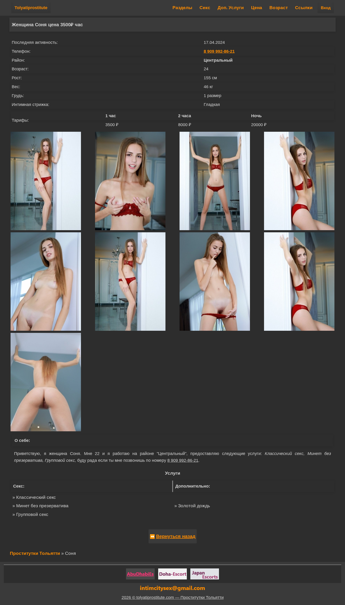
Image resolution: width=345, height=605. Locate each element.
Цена (256, 7)
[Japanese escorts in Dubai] (204, 573)
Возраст (278, 7)
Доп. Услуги (231, 7)
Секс (204, 7)
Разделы (182, 7)
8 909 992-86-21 (219, 51)
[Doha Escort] (172, 573)
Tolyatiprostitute (31, 7)
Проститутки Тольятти (35, 553)
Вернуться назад (176, 536)
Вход (326, 8)
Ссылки (304, 7)
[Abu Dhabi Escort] (140, 573)
